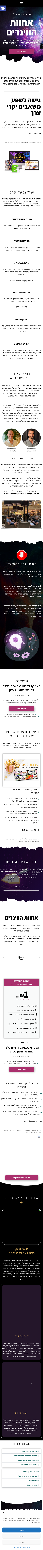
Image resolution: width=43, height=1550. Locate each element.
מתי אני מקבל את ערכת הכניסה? (25, 1456)
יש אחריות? (33, 1480)
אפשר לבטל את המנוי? (29, 1465)
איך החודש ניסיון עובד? (29, 1451)
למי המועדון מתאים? (29, 1471)
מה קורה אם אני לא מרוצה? (27, 1476)
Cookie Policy (26, 1547)
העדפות (21, 1542)
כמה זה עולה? (32, 1485)
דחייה (21, 1536)
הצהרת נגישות (17, 1547)
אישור (21, 1530)
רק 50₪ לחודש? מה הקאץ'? (27, 1460)
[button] (3, 8)
